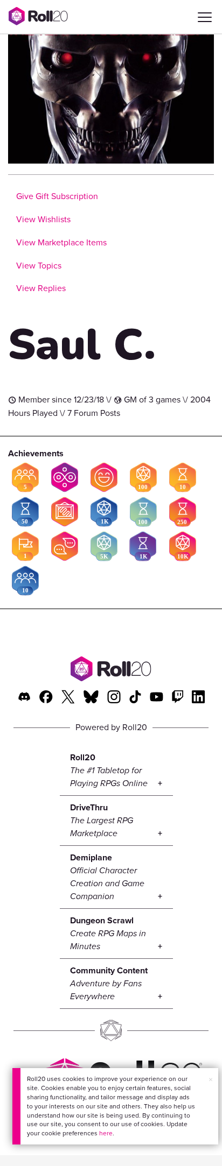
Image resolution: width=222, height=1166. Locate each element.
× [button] (211, 1079)
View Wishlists (43, 219)
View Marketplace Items (61, 242)
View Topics (38, 265)
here (106, 1133)
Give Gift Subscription (57, 196)
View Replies (41, 288)
